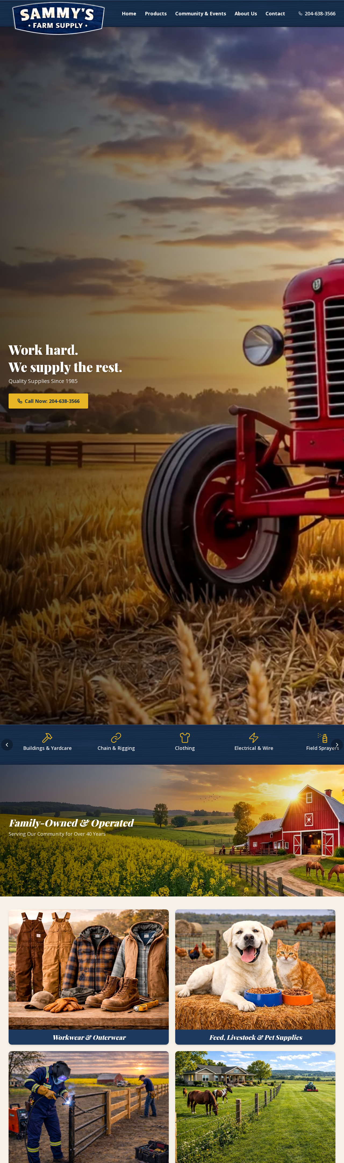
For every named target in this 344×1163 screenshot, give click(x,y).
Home (129, 13)
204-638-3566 (320, 13)
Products (156, 13)
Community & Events (200, 13)
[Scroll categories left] (7, 745)
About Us (246, 13)
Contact (275, 13)
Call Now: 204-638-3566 (52, 401)
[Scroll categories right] (337, 745)
